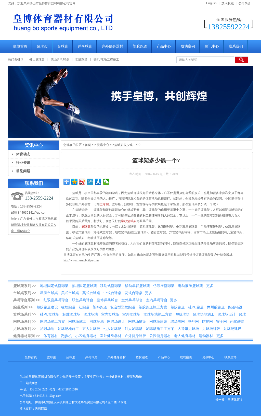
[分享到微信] (106, 182)
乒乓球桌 (85, 46)
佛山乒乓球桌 (60, 59)
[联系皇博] (130, 102)
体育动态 (23, 154)
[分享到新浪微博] (82, 182)
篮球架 (42, 46)
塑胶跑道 (140, 46)
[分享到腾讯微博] (90, 182)
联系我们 (236, 46)
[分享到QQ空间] (74, 182)
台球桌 (62, 46)
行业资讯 (23, 162)
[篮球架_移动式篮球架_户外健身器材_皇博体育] (90, 35)
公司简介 (245, 3)
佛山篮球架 (37, 59)
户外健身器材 (112, 46)
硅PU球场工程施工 (106, 59)
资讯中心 (212, 46)
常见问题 (23, 171)
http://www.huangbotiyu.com (81, 260)
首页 (88, 145)
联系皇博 (230, 357)
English (211, 3)
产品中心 (164, 46)
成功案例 (188, 46)
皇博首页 (20, 46)
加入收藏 (227, 3)
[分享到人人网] (98, 182)
